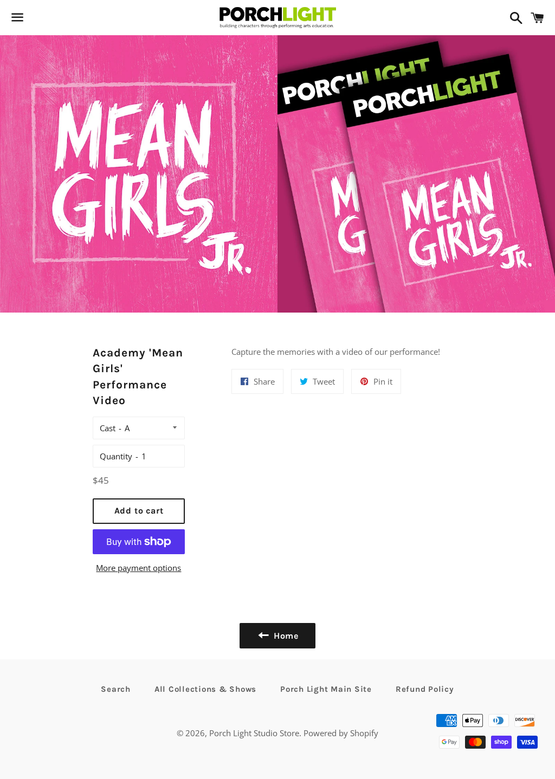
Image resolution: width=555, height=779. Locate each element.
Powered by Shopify (341, 733)
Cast (107, 428)
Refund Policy (425, 689)
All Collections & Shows (205, 689)
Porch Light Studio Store (254, 733)
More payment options (138, 567)
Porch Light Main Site (326, 689)
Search (116, 689)
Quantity (116, 456)
